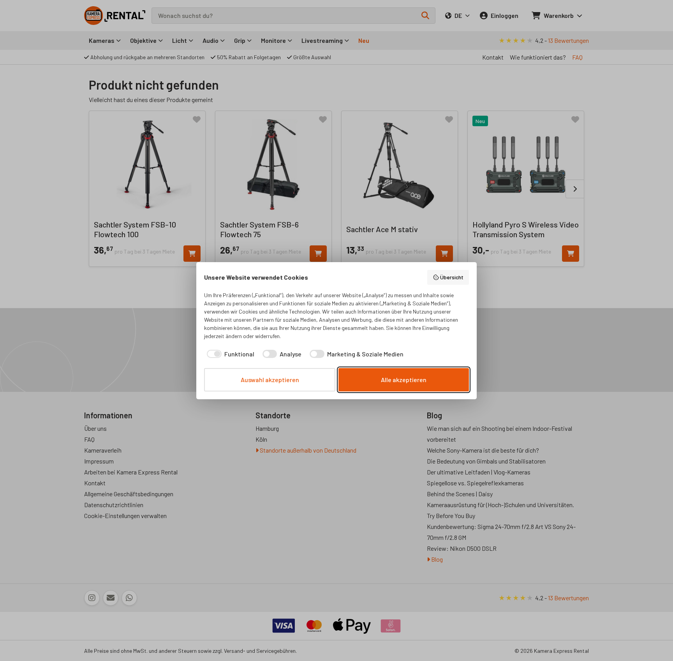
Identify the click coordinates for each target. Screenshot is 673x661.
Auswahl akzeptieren (270, 379)
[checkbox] (229, 354)
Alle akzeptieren (403, 379)
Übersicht (451, 277)
